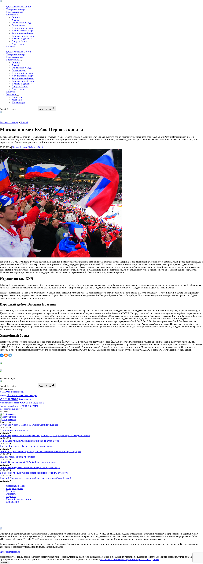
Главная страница (9, 122)
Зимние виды (19, 25)
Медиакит (17, 99)
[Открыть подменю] (20, 60)
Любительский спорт (22, 30)
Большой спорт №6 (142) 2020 (27, 147)
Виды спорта (12, 14)
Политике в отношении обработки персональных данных (129, 559)
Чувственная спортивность (13, 430)
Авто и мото (18, 44)
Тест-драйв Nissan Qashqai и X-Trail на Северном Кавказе (29, 424)
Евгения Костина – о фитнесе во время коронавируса (27, 446)
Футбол (16, 17)
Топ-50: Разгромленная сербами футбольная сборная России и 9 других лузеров (40, 451)
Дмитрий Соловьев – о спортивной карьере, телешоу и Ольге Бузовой (35, 478)
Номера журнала (14, 12)
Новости (10, 46)
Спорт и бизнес (20, 41)
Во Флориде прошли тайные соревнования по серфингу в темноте (34, 473)
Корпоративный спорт (23, 36)
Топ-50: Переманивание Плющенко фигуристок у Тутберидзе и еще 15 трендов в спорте (45, 435)
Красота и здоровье (22, 38)
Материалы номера (15, 9)
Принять (5, 562)
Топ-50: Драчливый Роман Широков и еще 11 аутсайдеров (29, 440)
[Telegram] (10, 355)
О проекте (11, 94)
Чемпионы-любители (23, 33)
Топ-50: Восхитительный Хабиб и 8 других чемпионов (28, 462)
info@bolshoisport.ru (10, 552)
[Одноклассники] (6, 355)
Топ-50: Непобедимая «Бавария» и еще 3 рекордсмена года (30, 467)
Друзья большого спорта (18, 6)
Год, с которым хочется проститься (17, 456)
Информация (18, 102)
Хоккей (15, 20)
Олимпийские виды (22, 22)
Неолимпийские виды (23, 28)
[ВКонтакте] (2, 355)
